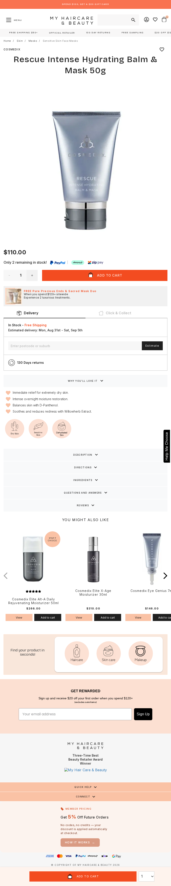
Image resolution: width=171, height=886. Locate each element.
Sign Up (143, 714)
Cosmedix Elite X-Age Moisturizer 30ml (93, 592)
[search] (133, 20)
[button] (165, 575)
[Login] (146, 20)
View (19, 617)
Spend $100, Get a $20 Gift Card (85, 4)
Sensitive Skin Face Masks (60, 41)
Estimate (152, 345)
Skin (20, 41)
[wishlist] (161, 49)
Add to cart (48, 617)
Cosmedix (12, 49)
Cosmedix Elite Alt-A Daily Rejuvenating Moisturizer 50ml (33, 601)
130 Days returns (30, 362)
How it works (80, 842)
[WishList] (155, 20)
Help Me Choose (166, 446)
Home (7, 41)
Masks (32, 41)
